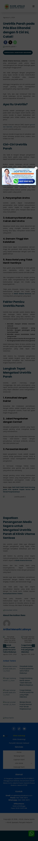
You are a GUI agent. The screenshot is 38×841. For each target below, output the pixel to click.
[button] (19, 420)
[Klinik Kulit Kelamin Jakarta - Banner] (19, 176)
